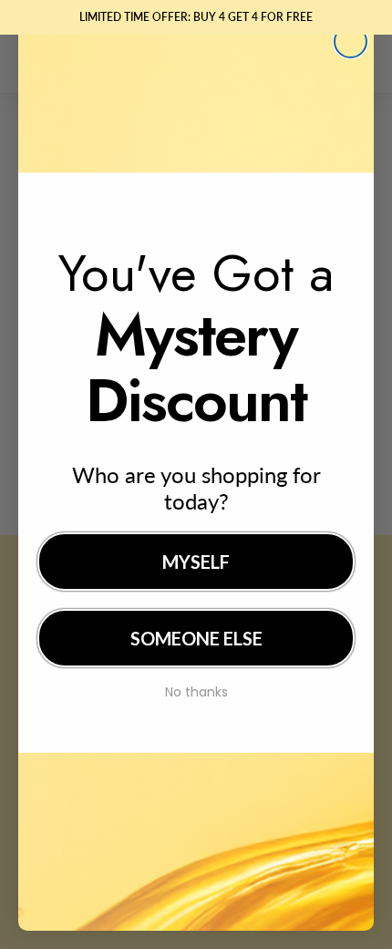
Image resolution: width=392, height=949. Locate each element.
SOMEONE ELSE (196, 638)
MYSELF (196, 561)
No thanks (196, 690)
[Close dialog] (350, 41)
